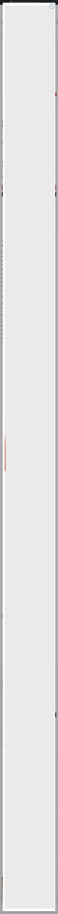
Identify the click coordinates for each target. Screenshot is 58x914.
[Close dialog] (52, 6)
